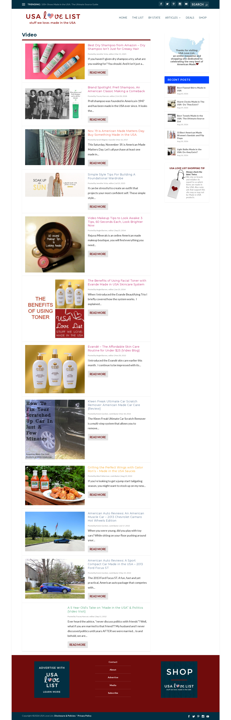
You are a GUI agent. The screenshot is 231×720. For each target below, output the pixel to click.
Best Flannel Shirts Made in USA (191, 89)
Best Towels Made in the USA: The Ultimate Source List (190, 118)
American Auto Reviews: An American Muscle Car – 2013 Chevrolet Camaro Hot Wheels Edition (116, 517)
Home (123, 18)
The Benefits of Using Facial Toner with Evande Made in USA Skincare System (117, 282)
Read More (98, 72)
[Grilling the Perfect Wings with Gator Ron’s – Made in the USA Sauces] (55, 485)
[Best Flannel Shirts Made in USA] (172, 90)
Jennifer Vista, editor (105, 54)
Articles (171, 18)
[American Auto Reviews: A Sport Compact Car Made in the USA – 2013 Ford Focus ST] (55, 579)
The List (138, 18)
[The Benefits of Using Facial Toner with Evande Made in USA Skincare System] (55, 309)
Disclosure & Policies (65, 715)
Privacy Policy (84, 715)
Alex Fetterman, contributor (108, 476)
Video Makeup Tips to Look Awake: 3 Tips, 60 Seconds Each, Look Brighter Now (115, 221)
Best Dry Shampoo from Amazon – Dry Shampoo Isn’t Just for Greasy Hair (116, 47)
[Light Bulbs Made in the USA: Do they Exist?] (172, 151)
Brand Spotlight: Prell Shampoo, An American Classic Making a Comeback (116, 89)
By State (154, 18)
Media (113, 685)
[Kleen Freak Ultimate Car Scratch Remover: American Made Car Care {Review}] (55, 429)
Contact (113, 662)
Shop (203, 18)
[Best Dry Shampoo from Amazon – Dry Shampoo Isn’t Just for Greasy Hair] (55, 61)
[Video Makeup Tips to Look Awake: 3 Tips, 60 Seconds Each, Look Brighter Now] (55, 244)
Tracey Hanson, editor (105, 96)
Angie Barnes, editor (105, 230)
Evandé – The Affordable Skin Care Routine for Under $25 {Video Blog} (114, 348)
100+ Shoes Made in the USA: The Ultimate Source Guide (69, 4)
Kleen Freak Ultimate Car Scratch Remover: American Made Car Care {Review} (114, 405)
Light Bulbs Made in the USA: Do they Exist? (189, 150)
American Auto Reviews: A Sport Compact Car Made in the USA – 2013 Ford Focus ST (115, 564)
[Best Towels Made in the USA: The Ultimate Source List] (172, 118)
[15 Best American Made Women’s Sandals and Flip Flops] (172, 135)
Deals (190, 18)
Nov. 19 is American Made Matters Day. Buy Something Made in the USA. (116, 132)
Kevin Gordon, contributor (107, 414)
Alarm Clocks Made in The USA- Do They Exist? (190, 103)
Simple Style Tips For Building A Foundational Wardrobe (111, 176)
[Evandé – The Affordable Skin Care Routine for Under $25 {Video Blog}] (55, 369)
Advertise (113, 677)
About (113, 669)
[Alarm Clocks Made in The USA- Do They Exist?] (172, 104)
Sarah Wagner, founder (106, 140)
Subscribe (113, 693)
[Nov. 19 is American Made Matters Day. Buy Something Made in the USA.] (55, 147)
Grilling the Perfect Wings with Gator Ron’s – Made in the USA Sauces (115, 469)
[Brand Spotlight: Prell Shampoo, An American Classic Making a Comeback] (55, 103)
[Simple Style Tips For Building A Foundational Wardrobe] (55, 185)
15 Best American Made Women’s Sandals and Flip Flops (190, 135)
